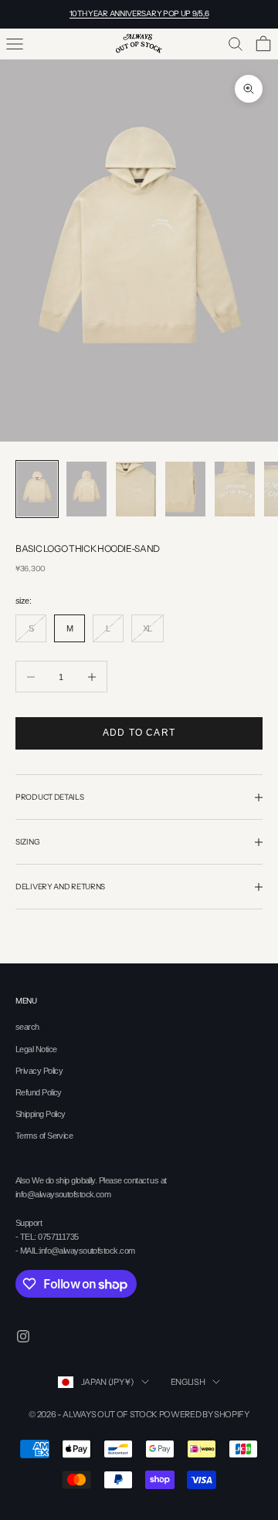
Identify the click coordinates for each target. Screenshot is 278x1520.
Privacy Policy (39, 1070)
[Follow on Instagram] (23, 1336)
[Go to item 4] (185, 489)
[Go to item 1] (37, 489)
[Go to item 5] (234, 489)
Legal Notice (35, 1049)
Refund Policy (38, 1092)
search (27, 1026)
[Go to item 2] (86, 489)
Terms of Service (44, 1135)
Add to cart (139, 732)
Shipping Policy (40, 1114)
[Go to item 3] (136, 489)
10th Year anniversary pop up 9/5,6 (139, 13)
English (188, 1381)
